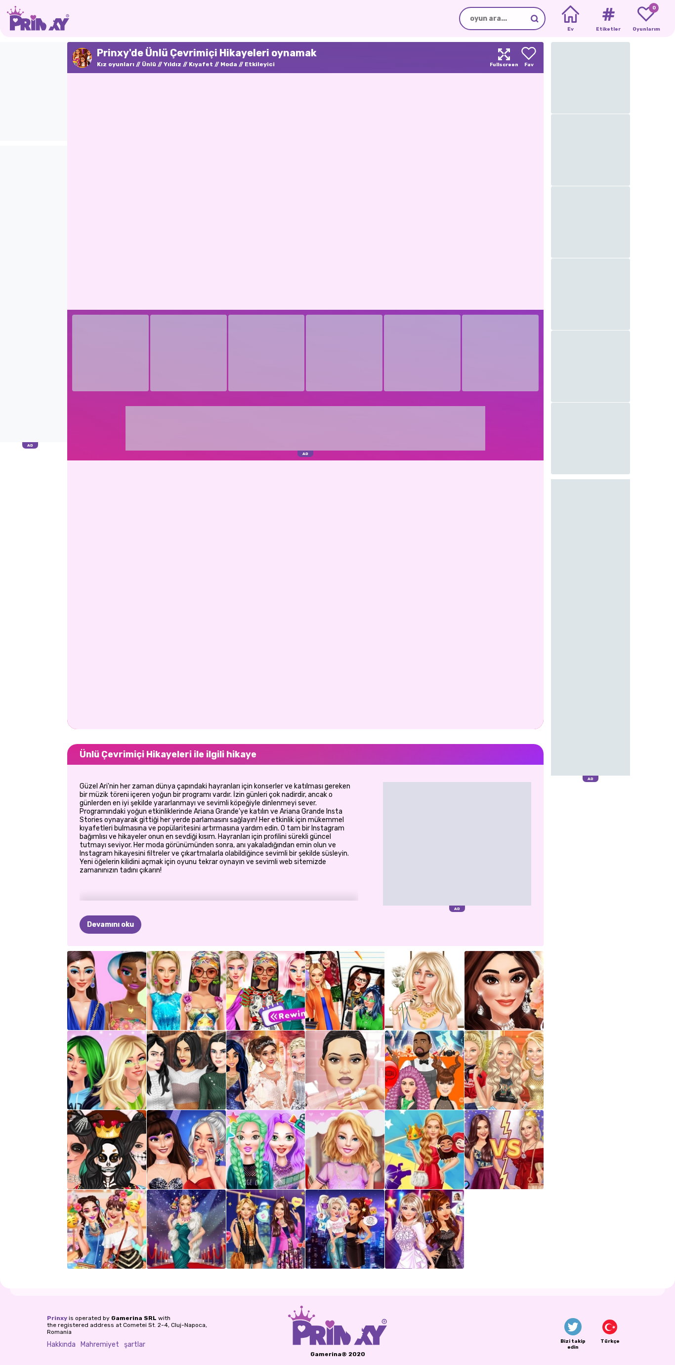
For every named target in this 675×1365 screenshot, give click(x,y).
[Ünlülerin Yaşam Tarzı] (265, 1149)
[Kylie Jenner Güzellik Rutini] (344, 1070)
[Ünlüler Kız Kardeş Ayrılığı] (504, 1149)
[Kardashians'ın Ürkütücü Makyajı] (106, 1149)
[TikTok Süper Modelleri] (186, 990)
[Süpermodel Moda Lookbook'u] (504, 1070)
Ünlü (149, 64)
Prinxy (57, 1318)
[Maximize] (504, 57)
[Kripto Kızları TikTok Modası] (106, 990)
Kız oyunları (115, 64)
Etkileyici (260, 64)
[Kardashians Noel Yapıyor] (186, 1070)
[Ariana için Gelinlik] (265, 1070)
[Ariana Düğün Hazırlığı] (504, 990)
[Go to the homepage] (34, 18)
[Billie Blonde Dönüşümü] (106, 1070)
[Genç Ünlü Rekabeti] (186, 1149)
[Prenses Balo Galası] (424, 1149)
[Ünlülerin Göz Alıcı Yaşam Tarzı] (186, 1229)
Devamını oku (110, 924)
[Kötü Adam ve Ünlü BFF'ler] (344, 1229)
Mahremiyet (100, 1344)
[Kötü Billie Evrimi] (424, 990)
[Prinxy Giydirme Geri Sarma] (265, 990)
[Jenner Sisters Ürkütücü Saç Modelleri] (424, 1070)
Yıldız (172, 64)
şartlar (134, 1344)
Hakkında (61, 1344)
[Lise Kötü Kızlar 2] (344, 990)
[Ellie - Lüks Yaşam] (344, 1149)
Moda (228, 64)
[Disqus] (305, 593)
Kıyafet (201, 64)
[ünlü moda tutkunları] (265, 1229)
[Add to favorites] (528, 57)
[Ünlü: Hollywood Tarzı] (424, 1229)
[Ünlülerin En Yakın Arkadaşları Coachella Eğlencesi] (106, 1229)
